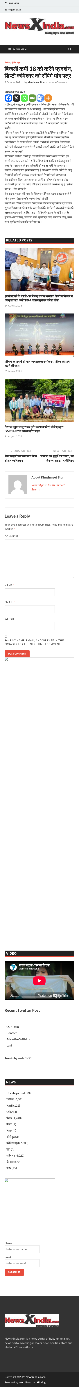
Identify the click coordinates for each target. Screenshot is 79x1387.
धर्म (8, 1111)
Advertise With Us (18, 1039)
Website (10, 619)
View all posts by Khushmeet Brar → (48, 487)
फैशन (9, 1124)
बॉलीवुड (10, 1136)
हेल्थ (8, 1168)
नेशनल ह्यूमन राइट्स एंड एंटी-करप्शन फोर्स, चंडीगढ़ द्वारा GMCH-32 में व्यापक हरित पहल (34, 429)
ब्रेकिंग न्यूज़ (16, 62)
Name (9, 585)
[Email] (32, 98)
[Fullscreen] (69, 997)
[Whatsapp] (24, 98)
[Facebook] (8, 98)
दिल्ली (9, 1105)
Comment (12, 536)
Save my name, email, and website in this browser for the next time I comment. (34, 642)
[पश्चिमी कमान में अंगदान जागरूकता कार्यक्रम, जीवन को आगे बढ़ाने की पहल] (39, 336)
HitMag (41, 1382)
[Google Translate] (40, 98)
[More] (48, 98)
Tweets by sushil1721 (18, 1058)
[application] (39, 980)
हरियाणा (10, 1155)
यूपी (8, 1149)
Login (9, 1045)
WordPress (25, 1382)
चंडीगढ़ (7, 62)
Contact (11, 1033)
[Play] (9, 997)
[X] (16, 98)
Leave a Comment (57, 82)
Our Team (12, 1026)
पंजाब (9, 1118)
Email (10, 602)
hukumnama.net (59, 1338)
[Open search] (70, 49)
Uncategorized (15, 1093)
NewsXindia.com (35, 1376)
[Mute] (64, 997)
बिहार (9, 1130)
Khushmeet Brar (36, 82)
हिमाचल (10, 1161)
